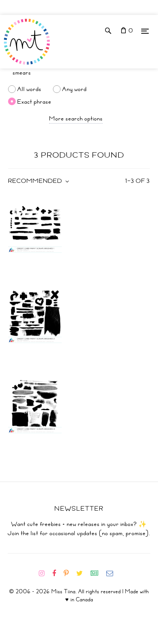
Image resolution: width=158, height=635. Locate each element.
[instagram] (45, 573)
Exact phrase (34, 101)
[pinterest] (69, 573)
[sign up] (98, 573)
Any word (74, 89)
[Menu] (145, 31)
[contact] (112, 573)
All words (29, 89)
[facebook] (57, 573)
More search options (76, 118)
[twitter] (82, 573)
